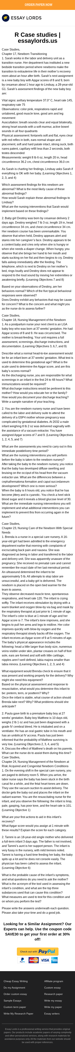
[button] (65, 18)
